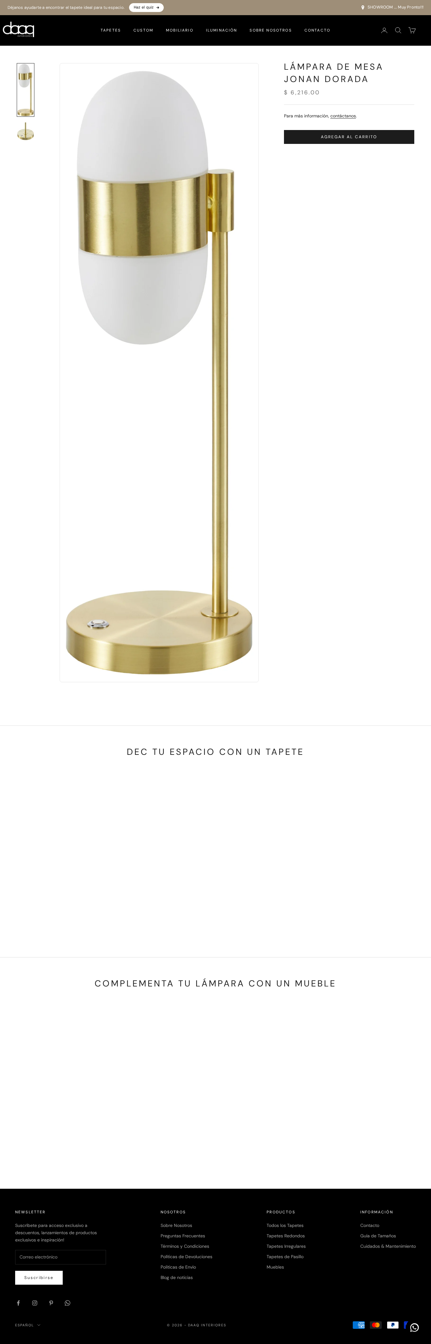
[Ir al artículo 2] (25, 131)
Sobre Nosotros (271, 30)
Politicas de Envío (178, 1267)
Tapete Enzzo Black (371, 916)
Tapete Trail (267, 916)
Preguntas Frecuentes (183, 1236)
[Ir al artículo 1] (25, 90)
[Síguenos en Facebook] (18, 1303)
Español (24, 1325)
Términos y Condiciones (185, 1246)
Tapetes (111, 30)
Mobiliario (179, 30)
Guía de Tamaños (378, 1236)
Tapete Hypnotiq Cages (59, 916)
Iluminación (221, 30)
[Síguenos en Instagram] (35, 1303)
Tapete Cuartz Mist (163, 916)
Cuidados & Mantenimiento (388, 1246)
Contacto (317, 30)
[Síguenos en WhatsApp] (67, 1303)
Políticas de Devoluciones (186, 1256)
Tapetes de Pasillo (285, 1256)
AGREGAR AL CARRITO (349, 136)
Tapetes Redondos (286, 1236)
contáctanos (343, 116)
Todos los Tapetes (285, 1225)
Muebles (275, 1267)
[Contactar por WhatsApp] (414, 1327)
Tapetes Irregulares (286, 1246)
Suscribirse (39, 1277)
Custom (143, 30)
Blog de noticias (177, 1277)
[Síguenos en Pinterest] (51, 1303)
